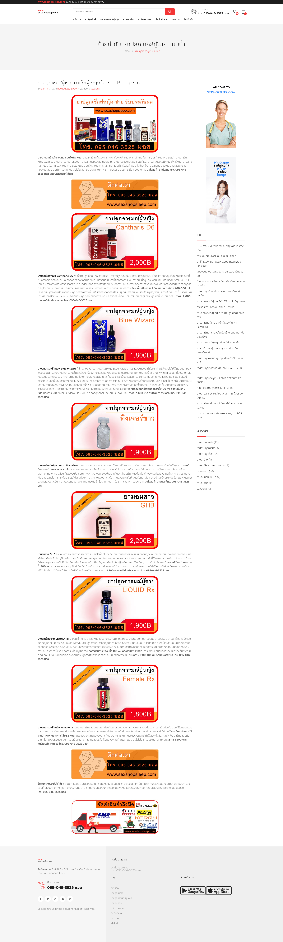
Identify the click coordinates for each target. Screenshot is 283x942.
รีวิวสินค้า (95, 89)
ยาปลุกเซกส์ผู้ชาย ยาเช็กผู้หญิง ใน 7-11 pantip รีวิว (89, 82)
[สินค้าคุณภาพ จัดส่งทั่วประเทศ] (48, 11)
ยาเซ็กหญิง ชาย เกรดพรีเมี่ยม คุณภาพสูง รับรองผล (219, 264)
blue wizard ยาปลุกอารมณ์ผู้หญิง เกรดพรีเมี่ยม (221, 248)
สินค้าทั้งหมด (117, 913)
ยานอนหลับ (116, 903)
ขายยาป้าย (202, 460)
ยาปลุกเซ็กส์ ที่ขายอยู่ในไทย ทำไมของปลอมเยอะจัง (219, 406)
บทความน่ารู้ (203, 471)
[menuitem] (77, 19)
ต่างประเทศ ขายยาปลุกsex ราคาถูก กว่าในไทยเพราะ (221, 415)
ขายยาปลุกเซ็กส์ (205, 454)
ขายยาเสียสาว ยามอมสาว (210, 465)
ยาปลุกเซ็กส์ (117, 893)
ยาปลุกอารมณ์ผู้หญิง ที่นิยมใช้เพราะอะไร (218, 343)
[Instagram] (55, 899)
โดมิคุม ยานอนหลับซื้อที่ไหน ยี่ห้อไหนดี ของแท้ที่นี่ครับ (221, 284)
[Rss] (70, 899)
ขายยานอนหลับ (205, 442)
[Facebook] (40, 899)
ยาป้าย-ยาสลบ (118, 908)
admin (44, 89)
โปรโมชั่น (115, 923)
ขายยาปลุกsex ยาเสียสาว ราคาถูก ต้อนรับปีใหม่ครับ (220, 396)
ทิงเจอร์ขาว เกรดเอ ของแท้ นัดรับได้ (215, 307)
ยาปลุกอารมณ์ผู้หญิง (121, 898)
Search (170, 11)
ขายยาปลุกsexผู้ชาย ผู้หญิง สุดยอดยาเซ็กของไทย (219, 380)
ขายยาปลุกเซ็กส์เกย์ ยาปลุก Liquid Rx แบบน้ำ (220, 370)
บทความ (115, 918)
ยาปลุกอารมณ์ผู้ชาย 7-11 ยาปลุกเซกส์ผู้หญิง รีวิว (220, 315)
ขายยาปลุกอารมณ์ (206, 448)
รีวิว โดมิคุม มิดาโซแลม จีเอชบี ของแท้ (216, 256)
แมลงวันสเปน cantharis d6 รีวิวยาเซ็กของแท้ (220, 274)
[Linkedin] (63, 899)
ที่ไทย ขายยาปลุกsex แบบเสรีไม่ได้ (215, 388)
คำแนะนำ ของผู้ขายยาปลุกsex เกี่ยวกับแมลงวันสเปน (217, 350)
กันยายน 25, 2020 (67, 89)
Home (126, 51)
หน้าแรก (115, 888)
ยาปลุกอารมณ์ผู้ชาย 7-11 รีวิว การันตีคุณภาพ (221, 301)
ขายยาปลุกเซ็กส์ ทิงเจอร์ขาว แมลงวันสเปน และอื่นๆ (219, 293)
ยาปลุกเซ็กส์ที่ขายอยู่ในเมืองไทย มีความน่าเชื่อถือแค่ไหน (220, 335)
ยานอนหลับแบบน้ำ (206, 477)
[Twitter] (48, 899)
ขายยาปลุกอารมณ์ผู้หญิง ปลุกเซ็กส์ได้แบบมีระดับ (220, 360)
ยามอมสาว (202, 483)
